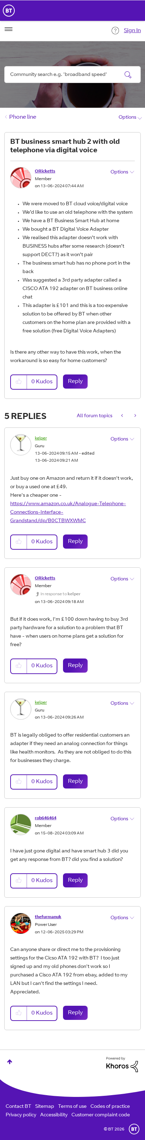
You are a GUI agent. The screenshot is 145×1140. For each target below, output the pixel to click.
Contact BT (18, 1106)
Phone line (22, 117)
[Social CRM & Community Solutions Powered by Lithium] (122, 1064)
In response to (60, 594)
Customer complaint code (100, 1115)
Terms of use (72, 1106)
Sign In (132, 31)
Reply (75, 381)
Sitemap (44, 1106)
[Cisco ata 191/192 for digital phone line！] (122, 416)
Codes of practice (110, 1106)
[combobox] (72, 74)
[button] (19, 382)
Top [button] (9, 1062)
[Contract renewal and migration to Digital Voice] (134, 416)
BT (134, 1129)
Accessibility (54, 1115)
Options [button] (127, 117)
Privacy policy (21, 1115)
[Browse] (8, 29)
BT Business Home (9, 11)
